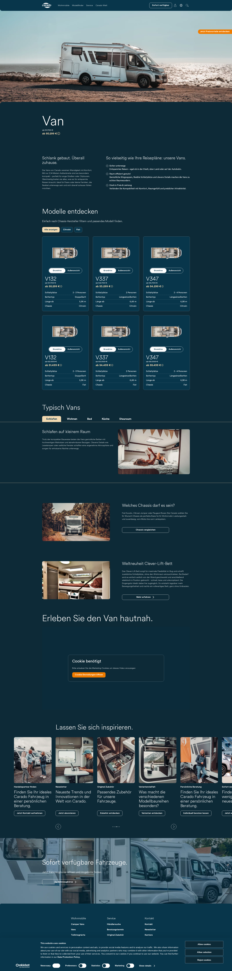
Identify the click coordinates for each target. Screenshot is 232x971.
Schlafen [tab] (51, 419)
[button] (181, 5)
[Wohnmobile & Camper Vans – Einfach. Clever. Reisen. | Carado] (46, 5)
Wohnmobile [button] (63, 5)
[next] (173, 826)
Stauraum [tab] (125, 419)
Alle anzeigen (50, 230)
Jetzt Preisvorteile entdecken (215, 32)
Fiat (78, 230)
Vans (73, 930)
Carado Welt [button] (101, 5)
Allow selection (204, 952)
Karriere (149, 935)
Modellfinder (78, 5)
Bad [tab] (89, 419)
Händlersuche (114, 924)
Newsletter (150, 930)
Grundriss (57, 271)
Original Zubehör (115, 935)
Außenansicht (74, 271)
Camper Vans (77, 924)
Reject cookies (204, 960)
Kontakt (149, 924)
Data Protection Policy (68, 957)
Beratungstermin (115, 930)
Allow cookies (204, 944)
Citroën (67, 230)
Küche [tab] (105, 419)
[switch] (82, 965)
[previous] (58, 826)
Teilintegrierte (78, 935)
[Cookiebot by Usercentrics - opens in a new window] (23, 966)
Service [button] (89, 5)
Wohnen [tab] (72, 419)
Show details (145, 966)
